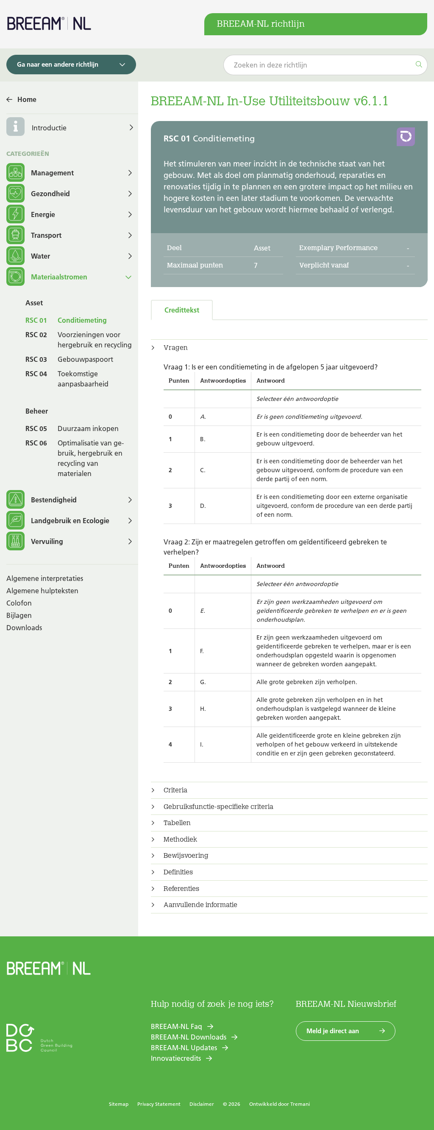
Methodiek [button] (180, 839)
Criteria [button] (175, 790)
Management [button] (52, 173)
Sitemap (118, 1104)
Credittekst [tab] (181, 310)
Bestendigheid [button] (54, 500)
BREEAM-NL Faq (176, 1026)
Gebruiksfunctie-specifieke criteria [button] (218, 807)
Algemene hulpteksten (42, 590)
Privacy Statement (159, 1104)
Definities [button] (178, 872)
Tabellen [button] (177, 823)
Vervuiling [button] (47, 541)
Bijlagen (19, 615)
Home (26, 99)
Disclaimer (201, 1104)
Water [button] (40, 256)
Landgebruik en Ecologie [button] (70, 520)
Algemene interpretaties (44, 578)
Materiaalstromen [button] (59, 277)
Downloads (24, 627)
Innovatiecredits (176, 1058)
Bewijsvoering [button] (186, 855)
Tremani (300, 1104)
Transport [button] (46, 235)
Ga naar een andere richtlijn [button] (57, 64)
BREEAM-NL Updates (184, 1047)
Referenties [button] (181, 889)
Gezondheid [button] (50, 193)
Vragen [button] (176, 348)
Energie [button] (43, 214)
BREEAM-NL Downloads (188, 1037)
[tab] (289, 348)
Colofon (19, 603)
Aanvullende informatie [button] (200, 905)
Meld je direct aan (332, 1031)
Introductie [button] (49, 128)
